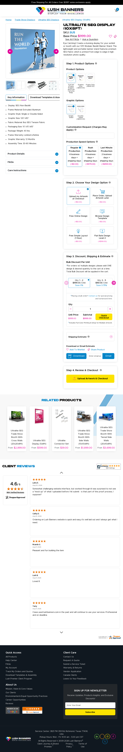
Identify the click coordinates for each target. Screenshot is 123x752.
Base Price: (70, 36)
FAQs (11, 162)
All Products (11, 657)
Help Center (11, 660)
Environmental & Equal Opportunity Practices (26, 696)
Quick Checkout (104, 317)
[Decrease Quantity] (70, 309)
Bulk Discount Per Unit (78, 262)
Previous (66, 283)
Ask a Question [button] (90, 39)
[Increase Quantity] (110, 309)
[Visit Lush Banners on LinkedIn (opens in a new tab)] (96, 736)
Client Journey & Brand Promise (48, 745)
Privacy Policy (69, 745)
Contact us (93, 296)
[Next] (56, 51)
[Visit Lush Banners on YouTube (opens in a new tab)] (102, 736)
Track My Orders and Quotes (19, 671)
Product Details (16, 154)
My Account (11, 668)
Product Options (75, 69)
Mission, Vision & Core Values (19, 689)
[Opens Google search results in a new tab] (12, 710)
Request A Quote (71, 660)
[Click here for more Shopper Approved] (109, 637)
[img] (15, 488)
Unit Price (73, 315)
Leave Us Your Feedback (74, 679)
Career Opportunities (16, 700)
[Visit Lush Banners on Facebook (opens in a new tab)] (113, 736)
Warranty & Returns (72, 668)
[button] (110, 36)
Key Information (16, 97)
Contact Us (68, 657)
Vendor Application (72, 671)
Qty (70, 304)
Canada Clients (70, 675)
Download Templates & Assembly (48, 97)
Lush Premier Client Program (19, 679)
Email (108, 356)
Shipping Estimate (77, 337)
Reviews (9, 704)
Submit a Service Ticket (74, 664)
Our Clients (11, 693)
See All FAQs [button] (72, 39)
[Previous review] (61, 472)
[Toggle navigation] (6, 11)
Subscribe (90, 712)
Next (114, 283)
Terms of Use (82, 745)
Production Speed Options (80, 142)
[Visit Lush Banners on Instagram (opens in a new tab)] (107, 736)
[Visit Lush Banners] (18, 739)
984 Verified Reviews (15, 492)
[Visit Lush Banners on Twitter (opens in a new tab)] (105, 741)
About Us (11, 685)
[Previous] (10, 51)
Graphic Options (75, 100)
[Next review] (61, 632)
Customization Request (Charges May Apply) (86, 128)
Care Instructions (17, 170)
